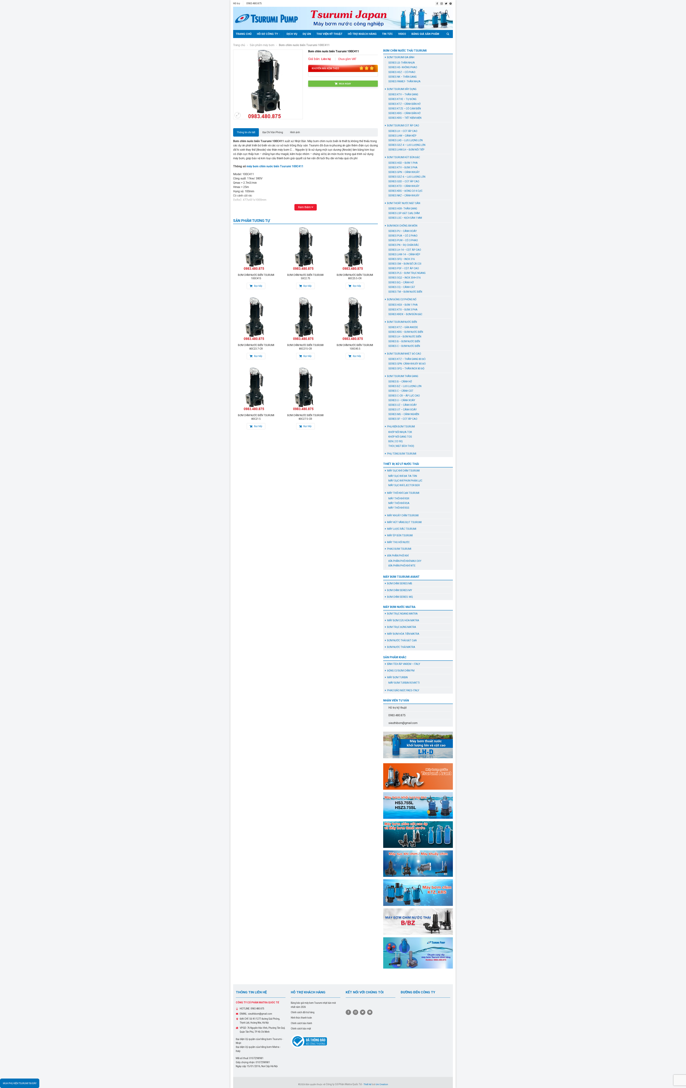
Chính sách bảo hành (301, 1023)
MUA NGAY (344, 83)
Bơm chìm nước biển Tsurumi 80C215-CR (305, 347)
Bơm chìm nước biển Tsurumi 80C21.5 (256, 417)
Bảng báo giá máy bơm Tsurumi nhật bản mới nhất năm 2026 (313, 1004)
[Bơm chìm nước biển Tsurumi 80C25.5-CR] (354, 248)
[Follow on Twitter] (446, 4)
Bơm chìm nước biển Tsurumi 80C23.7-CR (256, 347)
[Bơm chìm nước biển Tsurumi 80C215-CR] (305, 318)
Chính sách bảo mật (301, 1028)
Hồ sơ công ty (267, 34)
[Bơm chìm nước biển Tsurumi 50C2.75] (305, 248)
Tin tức (387, 34)
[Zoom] (238, 115)
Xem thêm (304, 207)
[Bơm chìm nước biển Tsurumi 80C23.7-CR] (256, 318)
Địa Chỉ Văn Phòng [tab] (272, 132)
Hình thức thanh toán (301, 1017)
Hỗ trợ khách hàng (362, 34)
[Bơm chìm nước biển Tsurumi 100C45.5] (354, 318)
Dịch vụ (292, 34)
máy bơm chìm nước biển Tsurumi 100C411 (275, 166)
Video (402, 34)
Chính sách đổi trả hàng (302, 1012)
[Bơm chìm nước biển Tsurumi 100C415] (256, 248)
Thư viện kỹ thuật (329, 34)
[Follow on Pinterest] (451, 4)
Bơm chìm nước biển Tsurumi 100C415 (256, 277)
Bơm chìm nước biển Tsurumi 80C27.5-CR (305, 417)
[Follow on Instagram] (442, 4)
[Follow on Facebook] (437, 4)
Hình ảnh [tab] (295, 132)
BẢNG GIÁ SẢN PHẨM (425, 34)
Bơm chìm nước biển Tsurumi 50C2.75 (305, 277)
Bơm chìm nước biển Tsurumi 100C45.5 (355, 347)
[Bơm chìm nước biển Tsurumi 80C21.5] (256, 389)
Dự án (307, 34)
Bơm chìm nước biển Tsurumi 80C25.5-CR (355, 277)
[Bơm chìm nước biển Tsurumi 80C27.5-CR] (305, 389)
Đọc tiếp (257, 285)
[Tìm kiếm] (448, 33)
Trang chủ (244, 34)
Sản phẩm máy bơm (262, 45)
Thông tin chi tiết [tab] (246, 132)
